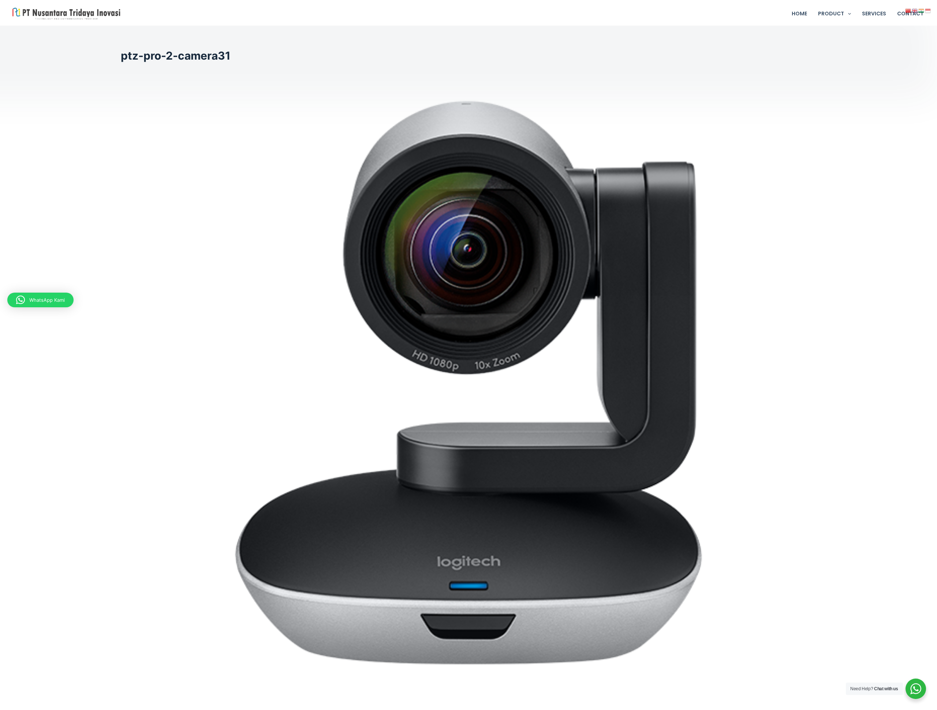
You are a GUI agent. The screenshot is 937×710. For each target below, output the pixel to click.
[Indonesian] (928, 10)
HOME (799, 13)
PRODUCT (831, 13)
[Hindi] (921, 10)
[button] (40, 300)
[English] (915, 10)
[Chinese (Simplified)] (908, 10)
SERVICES (874, 13)
